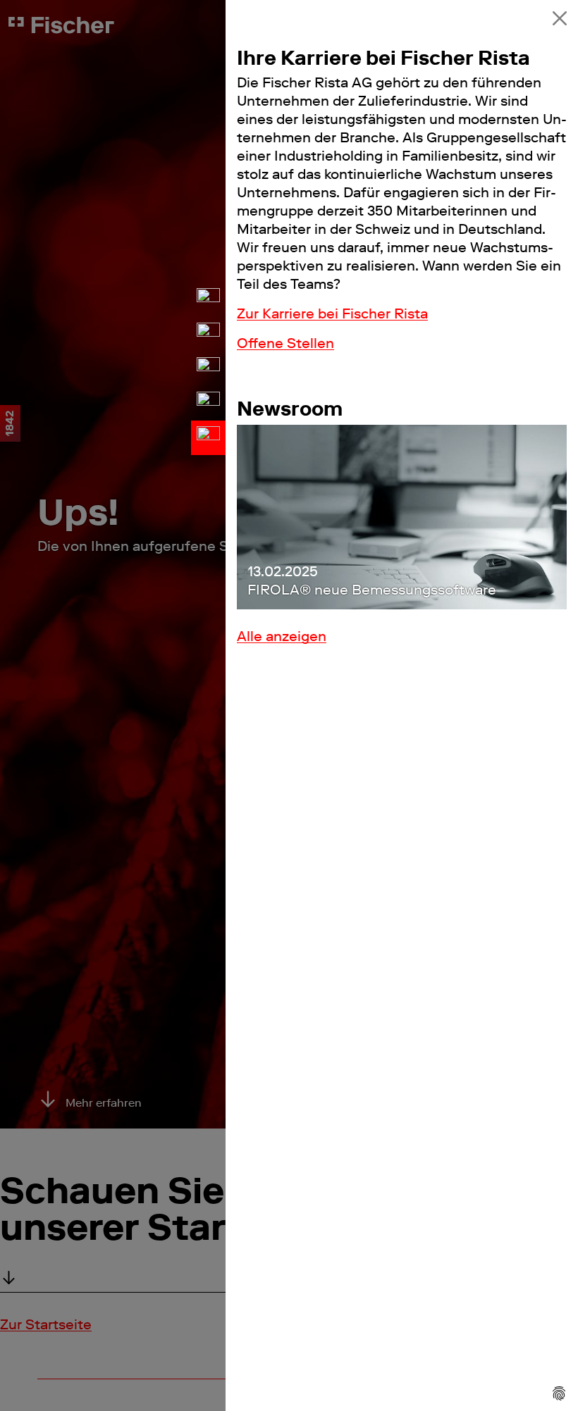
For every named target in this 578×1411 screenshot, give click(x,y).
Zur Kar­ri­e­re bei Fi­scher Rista (332, 313)
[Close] (559, 18)
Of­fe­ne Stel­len (285, 343)
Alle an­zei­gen (281, 636)
